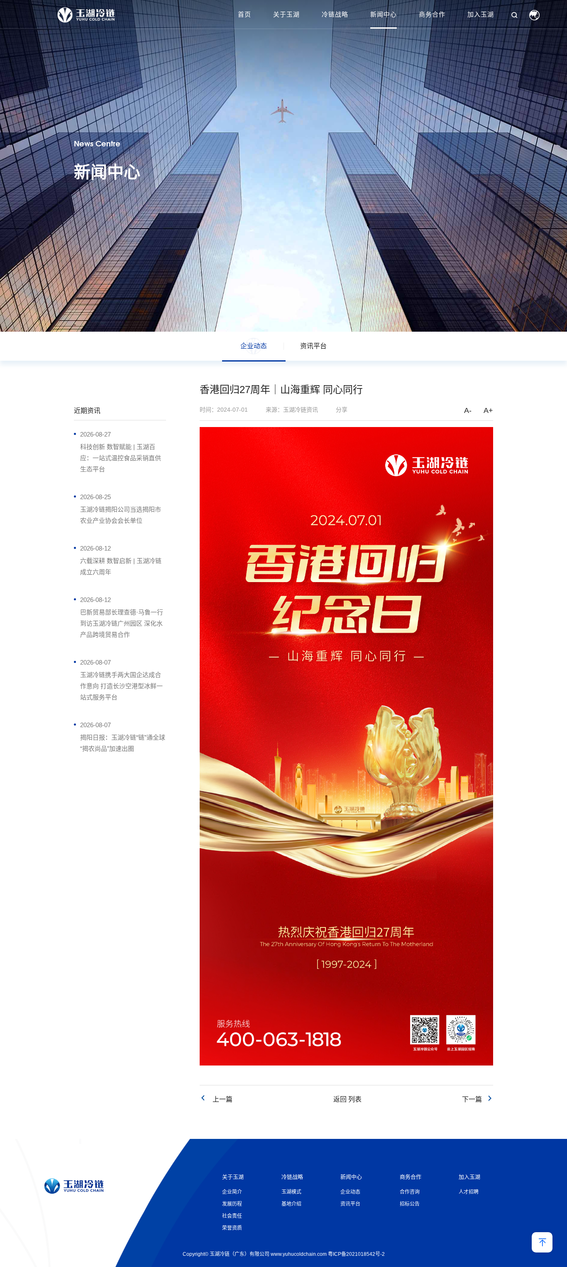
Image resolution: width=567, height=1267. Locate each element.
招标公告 (410, 1204)
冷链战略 (335, 14)
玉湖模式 (291, 1192)
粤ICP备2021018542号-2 (356, 1254)
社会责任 (232, 1216)
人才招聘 (469, 1192)
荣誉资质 (232, 1228)
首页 (244, 14)
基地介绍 (291, 1204)
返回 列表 (347, 1099)
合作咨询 (410, 1192)
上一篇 (219, 1099)
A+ (488, 410)
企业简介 (232, 1192)
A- (468, 410)
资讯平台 (313, 346)
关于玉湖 (286, 14)
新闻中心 (383, 14)
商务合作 (432, 14)
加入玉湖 (480, 14)
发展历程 (232, 1204)
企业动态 (253, 346)
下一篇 (474, 1099)
